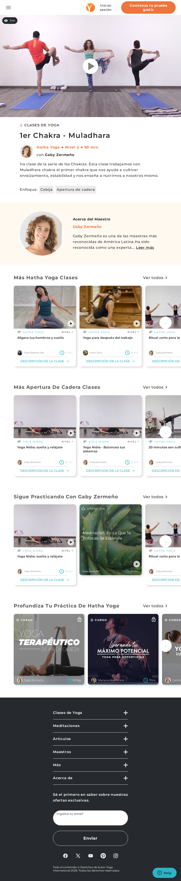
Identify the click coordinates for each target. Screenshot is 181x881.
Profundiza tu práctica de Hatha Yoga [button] (67, 606)
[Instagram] (116, 855)
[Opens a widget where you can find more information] (164, 873)
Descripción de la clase (42, 361)
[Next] (165, 322)
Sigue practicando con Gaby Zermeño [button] (66, 497)
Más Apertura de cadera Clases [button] (57, 387)
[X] (78, 855)
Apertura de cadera (76, 189)
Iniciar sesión (106, 7)
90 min (91, 147)
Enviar (90, 838)
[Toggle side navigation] (8, 7)
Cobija (46, 189)
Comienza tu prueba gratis (148, 7)
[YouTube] (90, 855)
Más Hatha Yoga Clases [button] (46, 278)
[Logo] (90, 7)
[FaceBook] (65, 855)
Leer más (145, 247)
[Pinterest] (103, 855)
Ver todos (153, 277)
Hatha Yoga (48, 147)
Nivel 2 (72, 147)
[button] (71, 323)
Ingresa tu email (70, 814)
